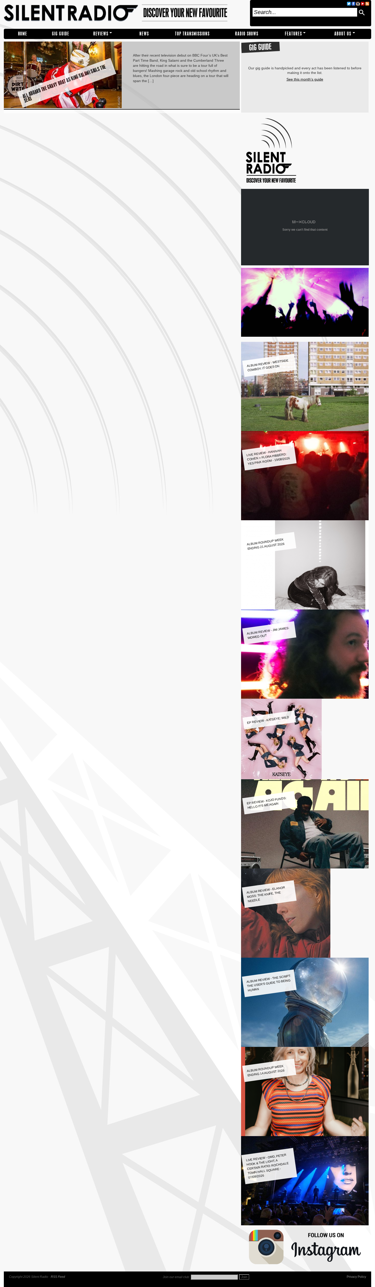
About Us (342, 33)
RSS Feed (58, 1277)
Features (293, 33)
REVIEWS (100, 33)
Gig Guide (60, 33)
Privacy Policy (356, 1277)
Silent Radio (125, 13)
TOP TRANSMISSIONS (192, 33)
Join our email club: (176, 1277)
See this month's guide (304, 79)
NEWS (144, 33)
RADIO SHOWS (246, 33)
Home (22, 33)
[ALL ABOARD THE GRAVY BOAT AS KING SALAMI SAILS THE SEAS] (63, 107)
